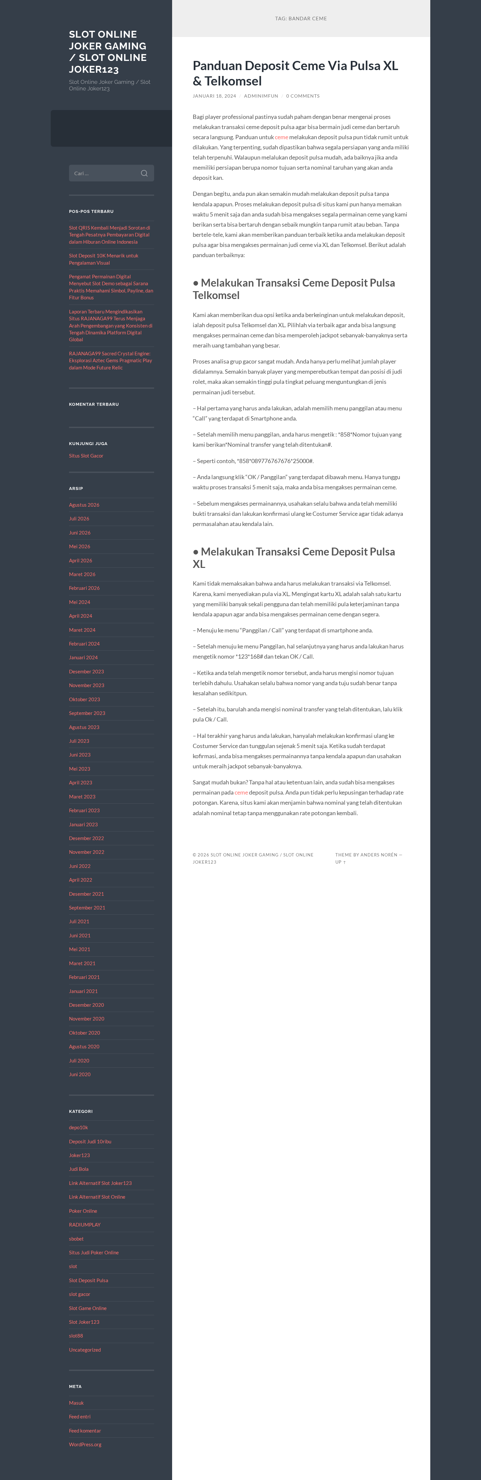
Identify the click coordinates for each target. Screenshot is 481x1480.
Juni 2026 (80, 532)
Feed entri (80, 1416)
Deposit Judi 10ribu (90, 1141)
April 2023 (80, 782)
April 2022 (80, 880)
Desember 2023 (86, 671)
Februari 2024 (84, 643)
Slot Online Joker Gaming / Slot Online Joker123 (108, 51)
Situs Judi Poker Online (94, 1252)
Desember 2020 (86, 1005)
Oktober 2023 (84, 699)
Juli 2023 (79, 741)
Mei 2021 (79, 949)
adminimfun (261, 96)
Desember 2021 (86, 894)
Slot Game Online (88, 1308)
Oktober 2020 (84, 1033)
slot (73, 1266)
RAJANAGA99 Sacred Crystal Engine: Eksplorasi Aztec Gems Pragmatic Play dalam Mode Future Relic (110, 360)
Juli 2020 (79, 1060)
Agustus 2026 (84, 505)
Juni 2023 (80, 755)
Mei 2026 (79, 546)
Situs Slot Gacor (86, 456)
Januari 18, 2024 (214, 96)
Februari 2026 (84, 588)
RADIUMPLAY (84, 1224)
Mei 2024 (79, 602)
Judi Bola (79, 1169)
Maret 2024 (82, 630)
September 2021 (87, 907)
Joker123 (79, 1155)
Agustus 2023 (84, 727)
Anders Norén (379, 854)
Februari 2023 (84, 810)
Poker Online (83, 1211)
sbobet (76, 1239)
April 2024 (80, 616)
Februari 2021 (84, 977)
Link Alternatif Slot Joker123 (100, 1183)
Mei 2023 (79, 769)
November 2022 (86, 852)
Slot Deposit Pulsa (88, 1280)
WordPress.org (85, 1444)
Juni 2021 (80, 935)
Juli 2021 (79, 921)
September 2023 (87, 713)
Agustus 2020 (84, 1046)
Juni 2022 (80, 866)
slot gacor (79, 1294)
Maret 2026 (82, 574)
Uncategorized (85, 1350)
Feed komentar (85, 1430)
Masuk (76, 1403)
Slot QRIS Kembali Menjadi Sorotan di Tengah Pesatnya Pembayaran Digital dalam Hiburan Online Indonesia (109, 235)
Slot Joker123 (84, 1322)
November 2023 (86, 685)
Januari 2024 (83, 657)
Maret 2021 (82, 963)
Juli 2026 (79, 518)
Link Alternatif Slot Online (97, 1197)
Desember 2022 (86, 838)
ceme (281, 137)
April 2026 (80, 560)
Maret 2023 (82, 796)
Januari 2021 (83, 991)
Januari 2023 (83, 824)
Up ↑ (341, 862)
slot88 (76, 1336)
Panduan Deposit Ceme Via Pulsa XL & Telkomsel (295, 72)
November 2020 (86, 1018)
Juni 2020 (80, 1074)
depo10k (78, 1127)
